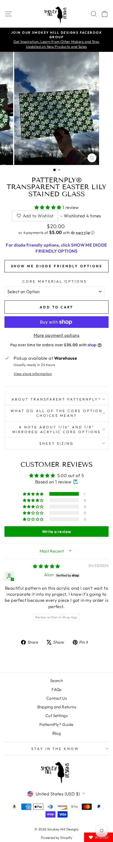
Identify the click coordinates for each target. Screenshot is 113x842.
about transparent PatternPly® (56, 399)
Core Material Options (54, 281)
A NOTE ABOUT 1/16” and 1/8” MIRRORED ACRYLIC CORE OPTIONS (56, 429)
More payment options (56, 335)
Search (56, 680)
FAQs (56, 689)
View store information (33, 374)
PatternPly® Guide (56, 724)
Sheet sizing (56, 443)
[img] (46, 566)
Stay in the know (55, 748)
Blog (56, 733)
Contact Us (56, 698)
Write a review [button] (56, 531)
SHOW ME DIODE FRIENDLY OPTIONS (56, 266)
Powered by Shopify (56, 837)
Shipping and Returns (56, 706)
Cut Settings (56, 715)
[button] (48, 207)
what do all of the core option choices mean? (56, 413)
